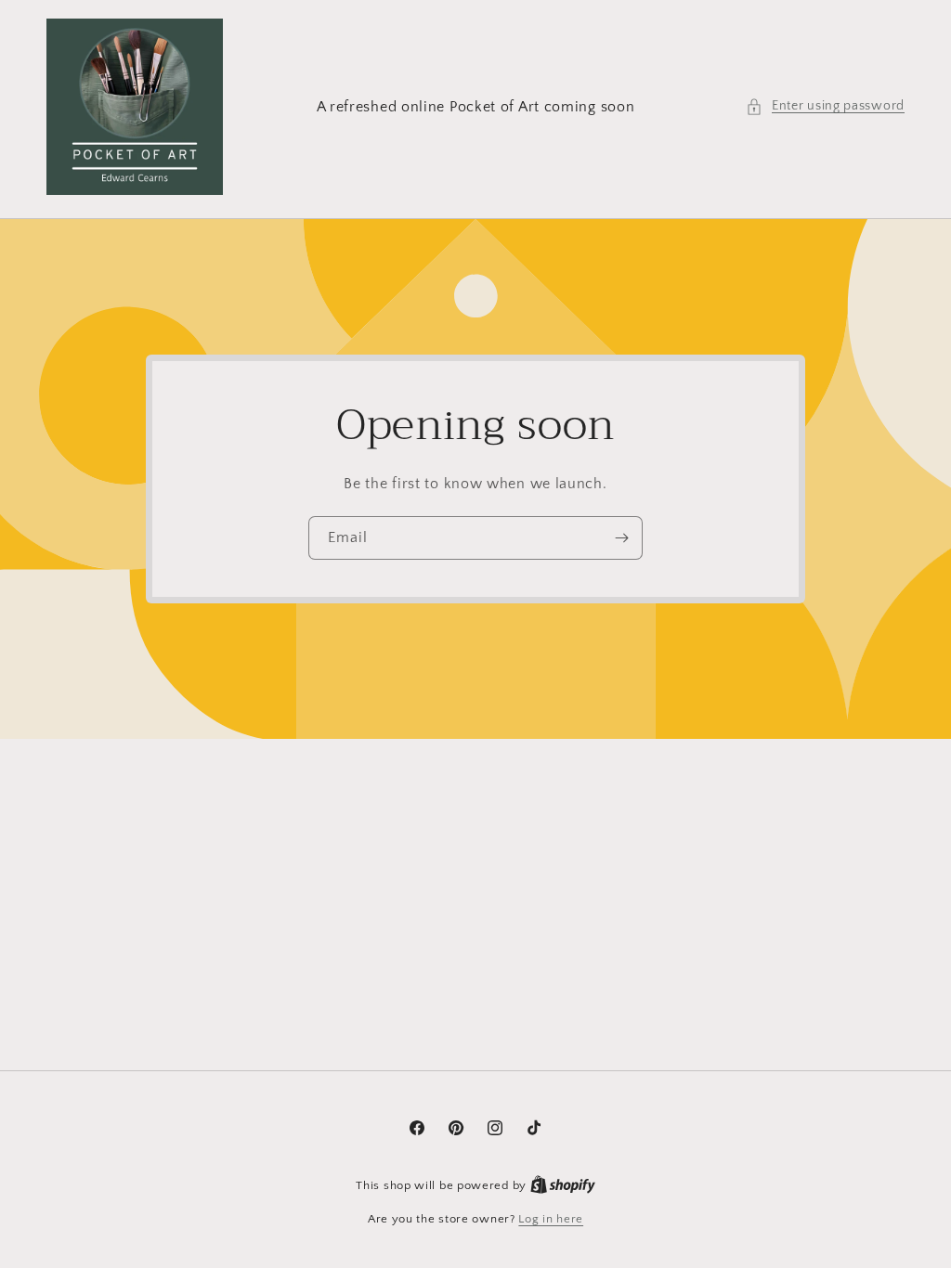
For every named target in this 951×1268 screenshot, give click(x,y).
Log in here (550, 1218)
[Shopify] (562, 1185)
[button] (825, 106)
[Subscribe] (621, 538)
